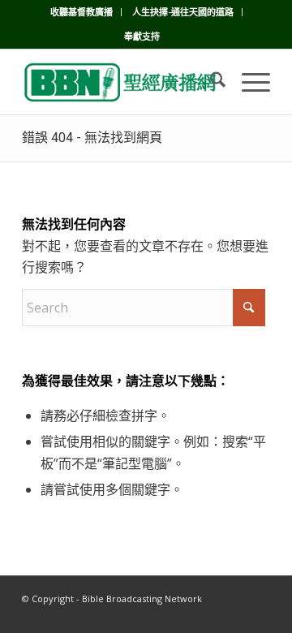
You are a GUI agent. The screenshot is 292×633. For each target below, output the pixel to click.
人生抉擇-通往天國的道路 (183, 12)
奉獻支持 (142, 36)
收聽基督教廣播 (81, 12)
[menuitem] (82, 12)
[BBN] (121, 82)
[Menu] (247, 82)
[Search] (209, 82)
